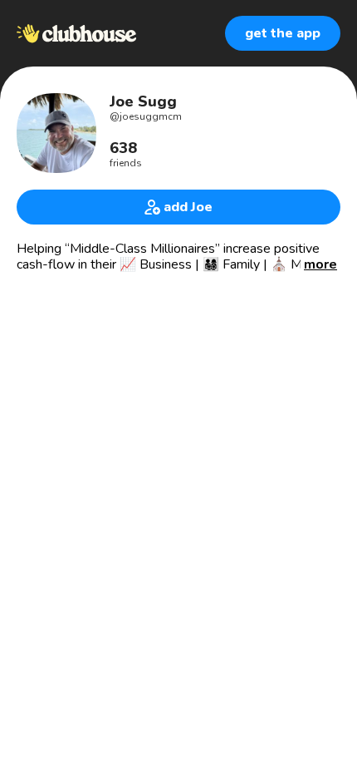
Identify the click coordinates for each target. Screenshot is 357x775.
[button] (320, 265)
